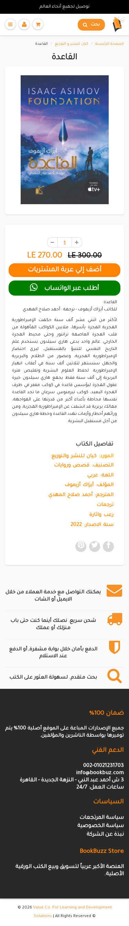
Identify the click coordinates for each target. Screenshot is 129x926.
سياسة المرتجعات (101, 818)
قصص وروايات (71, 465)
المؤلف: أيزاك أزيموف (89, 485)
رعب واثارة (101, 515)
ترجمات (105, 505)
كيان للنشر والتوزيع (74, 456)
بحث (95, 24)
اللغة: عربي (100, 475)
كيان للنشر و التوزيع (71, 44)
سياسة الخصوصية (100, 826)
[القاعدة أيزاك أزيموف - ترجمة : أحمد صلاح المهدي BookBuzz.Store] (64, 140)
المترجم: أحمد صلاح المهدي (81, 495)
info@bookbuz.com (100, 773)
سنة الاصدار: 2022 (92, 525)
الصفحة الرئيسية (109, 44)
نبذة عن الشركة (105, 835)
